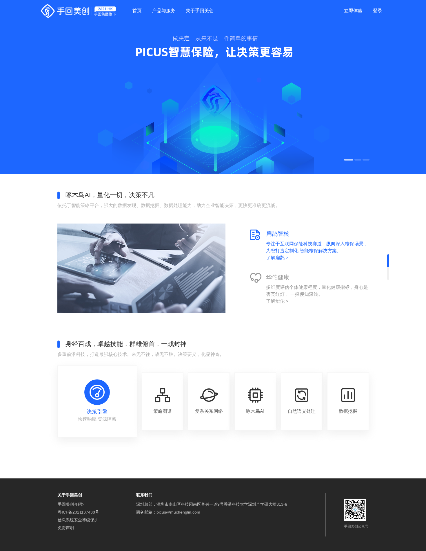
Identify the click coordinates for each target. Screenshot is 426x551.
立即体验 (353, 10)
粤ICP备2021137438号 (78, 512)
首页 (137, 10)
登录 (377, 10)
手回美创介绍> (71, 504)
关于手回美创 (200, 10)
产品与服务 (163, 10)
